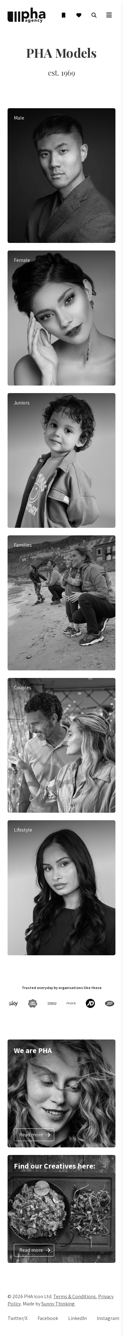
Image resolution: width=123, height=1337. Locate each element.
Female (22, 260)
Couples (22, 687)
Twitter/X (17, 1318)
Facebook (48, 1318)
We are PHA (33, 1050)
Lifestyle (23, 830)
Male (19, 118)
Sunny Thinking (58, 1303)
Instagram (108, 1318)
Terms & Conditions (74, 1296)
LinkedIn (77, 1318)
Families (23, 545)
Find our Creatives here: (55, 1166)
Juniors (22, 402)
